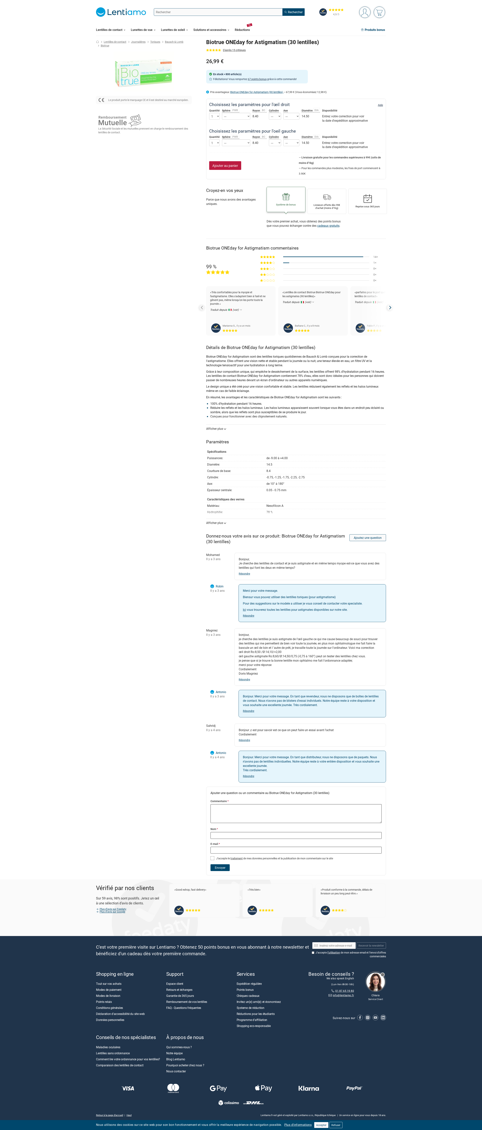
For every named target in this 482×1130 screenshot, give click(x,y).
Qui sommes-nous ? (179, 1047)
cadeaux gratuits (328, 226)
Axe (285, 110)
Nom (214, 829)
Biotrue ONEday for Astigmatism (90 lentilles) (257, 92)
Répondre (244, 573)
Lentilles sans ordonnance (113, 1053)
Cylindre (274, 110)
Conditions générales (109, 1008)
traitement (236, 858)
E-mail (215, 844)
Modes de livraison (108, 996)
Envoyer (220, 868)
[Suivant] (390, 307)
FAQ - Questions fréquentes (183, 1008)
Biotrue (105, 45)
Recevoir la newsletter (371, 945)
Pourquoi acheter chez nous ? (185, 1065)
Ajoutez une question (368, 538)
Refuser (335, 1125)
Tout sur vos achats (108, 984)
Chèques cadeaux (248, 996)
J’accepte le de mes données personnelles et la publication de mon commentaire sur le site (274, 858)
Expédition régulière (249, 984)
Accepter (321, 1125)
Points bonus (245, 990)
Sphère (230, 110)
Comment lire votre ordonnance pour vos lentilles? (128, 1059)
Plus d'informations (298, 1125)
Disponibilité (329, 110)
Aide (380, 105)
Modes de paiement (108, 990)
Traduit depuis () (224, 310)
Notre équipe (174, 1053)
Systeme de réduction (250, 1008)
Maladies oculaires (108, 1047)
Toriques (155, 42)
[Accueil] (97, 41)
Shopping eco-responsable (254, 1026)
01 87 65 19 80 (344, 991)
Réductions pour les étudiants (256, 1014)
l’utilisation (333, 952)
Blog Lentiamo (175, 1059)
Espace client (174, 984)
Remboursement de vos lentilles (186, 1002)
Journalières (138, 42)
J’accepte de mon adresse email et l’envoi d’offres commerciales (351, 954)
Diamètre (310, 110)
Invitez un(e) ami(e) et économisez (259, 1002)
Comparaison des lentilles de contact (119, 1065)
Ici (244, 610)
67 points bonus (257, 79)
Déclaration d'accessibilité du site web (120, 1014)
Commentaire (219, 801)
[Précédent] (202, 307)
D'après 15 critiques (234, 50)
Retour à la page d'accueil (109, 1115)
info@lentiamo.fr (343, 995)
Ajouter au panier (225, 165)
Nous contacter (176, 1071)
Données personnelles (110, 1020)
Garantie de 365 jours (180, 996)
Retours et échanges (179, 990)
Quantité (214, 110)
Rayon (258, 110)
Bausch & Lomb (174, 42)
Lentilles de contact (115, 42)
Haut (129, 1115)
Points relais (104, 1002)
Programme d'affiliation (252, 1020)
